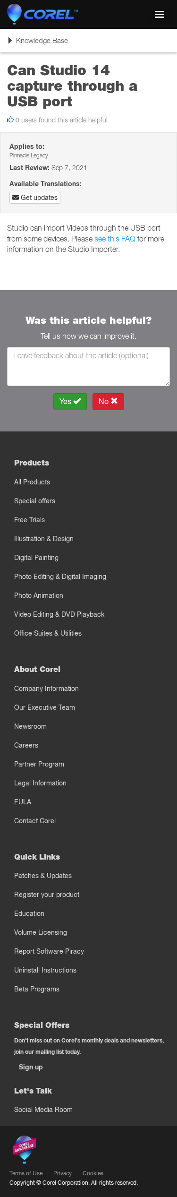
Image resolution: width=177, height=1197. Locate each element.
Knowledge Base (37, 43)
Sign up (31, 1067)
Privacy (62, 1173)
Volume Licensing (40, 932)
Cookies (93, 1173)
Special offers (34, 501)
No (104, 401)
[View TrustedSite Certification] (68, 1151)
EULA (22, 802)
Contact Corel (35, 821)
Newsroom (30, 726)
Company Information (46, 688)
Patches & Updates (43, 875)
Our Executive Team (44, 707)
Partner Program (39, 764)
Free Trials (29, 520)
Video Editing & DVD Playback (59, 614)
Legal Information (40, 783)
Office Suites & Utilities (48, 633)
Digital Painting (36, 557)
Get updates (38, 197)
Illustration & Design (44, 538)
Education (29, 913)
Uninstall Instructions (45, 970)
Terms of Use (25, 1173)
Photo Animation (38, 595)
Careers (26, 745)
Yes (66, 401)
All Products (32, 482)
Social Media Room (43, 1109)
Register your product (46, 894)
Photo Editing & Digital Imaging (60, 576)
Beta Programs (36, 989)
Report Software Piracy (49, 951)
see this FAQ (114, 238)
